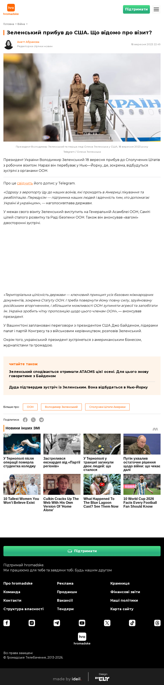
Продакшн (67, 592)
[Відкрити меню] (156, 9)
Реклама (65, 583)
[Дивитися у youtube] (82, 623)
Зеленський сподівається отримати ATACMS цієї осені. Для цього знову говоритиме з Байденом (79, 374)
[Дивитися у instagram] (32, 623)
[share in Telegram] (41, 419)
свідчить (25, 183)
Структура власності (23, 609)
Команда (11, 592)
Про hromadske (18, 583)
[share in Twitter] (33, 419)
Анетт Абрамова (28, 42)
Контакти (12, 600)
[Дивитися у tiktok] (132, 623)
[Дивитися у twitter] (107, 623)
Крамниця (120, 583)
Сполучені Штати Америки (107, 406)
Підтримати (136, 9)
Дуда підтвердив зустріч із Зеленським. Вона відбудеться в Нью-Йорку (78, 387)
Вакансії (65, 600)
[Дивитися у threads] (157, 623)
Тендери (65, 609)
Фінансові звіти (125, 592)
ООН (30, 406)
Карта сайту (121, 609)
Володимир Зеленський (61, 406)
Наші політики (124, 600)
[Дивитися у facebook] (6, 623)
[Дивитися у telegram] (57, 623)
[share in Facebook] (25, 419)
